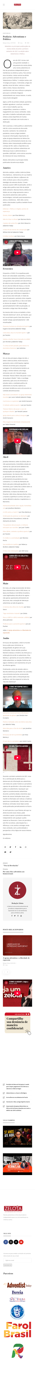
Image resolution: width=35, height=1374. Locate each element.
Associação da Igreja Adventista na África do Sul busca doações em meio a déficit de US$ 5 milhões (18, 1108)
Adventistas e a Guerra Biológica (16, 1093)
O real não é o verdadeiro (11, 741)
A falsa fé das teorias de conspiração (15, 230)
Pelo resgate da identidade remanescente (16, 422)
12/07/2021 (13, 42)
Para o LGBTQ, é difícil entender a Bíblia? (16, 617)
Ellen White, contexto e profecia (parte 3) (16, 531)
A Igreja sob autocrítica (10, 223)
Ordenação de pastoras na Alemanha (15, 516)
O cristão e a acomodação (11, 538)
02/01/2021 (13, 963)
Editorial (7, 33)
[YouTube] (21, 1242)
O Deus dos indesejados (11, 551)
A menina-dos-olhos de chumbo (13, 607)
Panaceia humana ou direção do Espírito (16, 326)
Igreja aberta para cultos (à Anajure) (14, 415)
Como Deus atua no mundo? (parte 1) (15, 333)
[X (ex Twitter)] (11, 1242)
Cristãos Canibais (8, 236)
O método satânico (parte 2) (12, 405)
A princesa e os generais (11, 401)
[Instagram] (16, 1242)
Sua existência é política (11, 544)
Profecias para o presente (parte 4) (14, 624)
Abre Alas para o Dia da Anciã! (13, 728)
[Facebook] (5, 1242)
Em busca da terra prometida (12, 735)
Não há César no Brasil (10, 219)
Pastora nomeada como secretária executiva (17, 722)
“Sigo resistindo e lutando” (11, 613)
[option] (17, 950)
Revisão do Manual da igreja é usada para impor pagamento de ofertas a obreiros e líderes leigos (17, 1087)
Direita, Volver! (7, 215)
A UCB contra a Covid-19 (11, 512)
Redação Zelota (6, 42)
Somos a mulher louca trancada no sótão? (16, 339)
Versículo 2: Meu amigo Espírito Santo (18, 1102)
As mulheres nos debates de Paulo (17, 1097)
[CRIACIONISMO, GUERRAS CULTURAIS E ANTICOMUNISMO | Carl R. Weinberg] (17, 1164)
